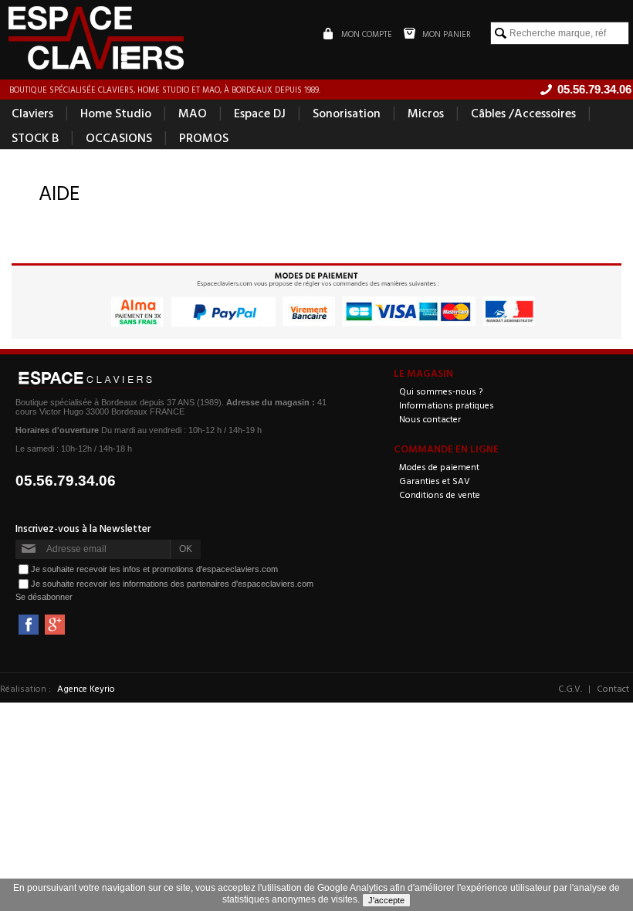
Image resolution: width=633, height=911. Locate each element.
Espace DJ (260, 112)
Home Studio (115, 112)
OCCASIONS (119, 137)
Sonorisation (347, 112)
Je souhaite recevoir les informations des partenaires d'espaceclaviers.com (172, 583)
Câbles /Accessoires (523, 112)
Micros (426, 112)
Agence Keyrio (86, 688)
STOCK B (35, 137)
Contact (613, 688)
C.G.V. (570, 688)
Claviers (32, 112)
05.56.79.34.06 (65, 480)
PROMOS (203, 137)
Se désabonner (44, 596)
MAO (192, 112)
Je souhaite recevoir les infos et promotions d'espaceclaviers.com (154, 569)
